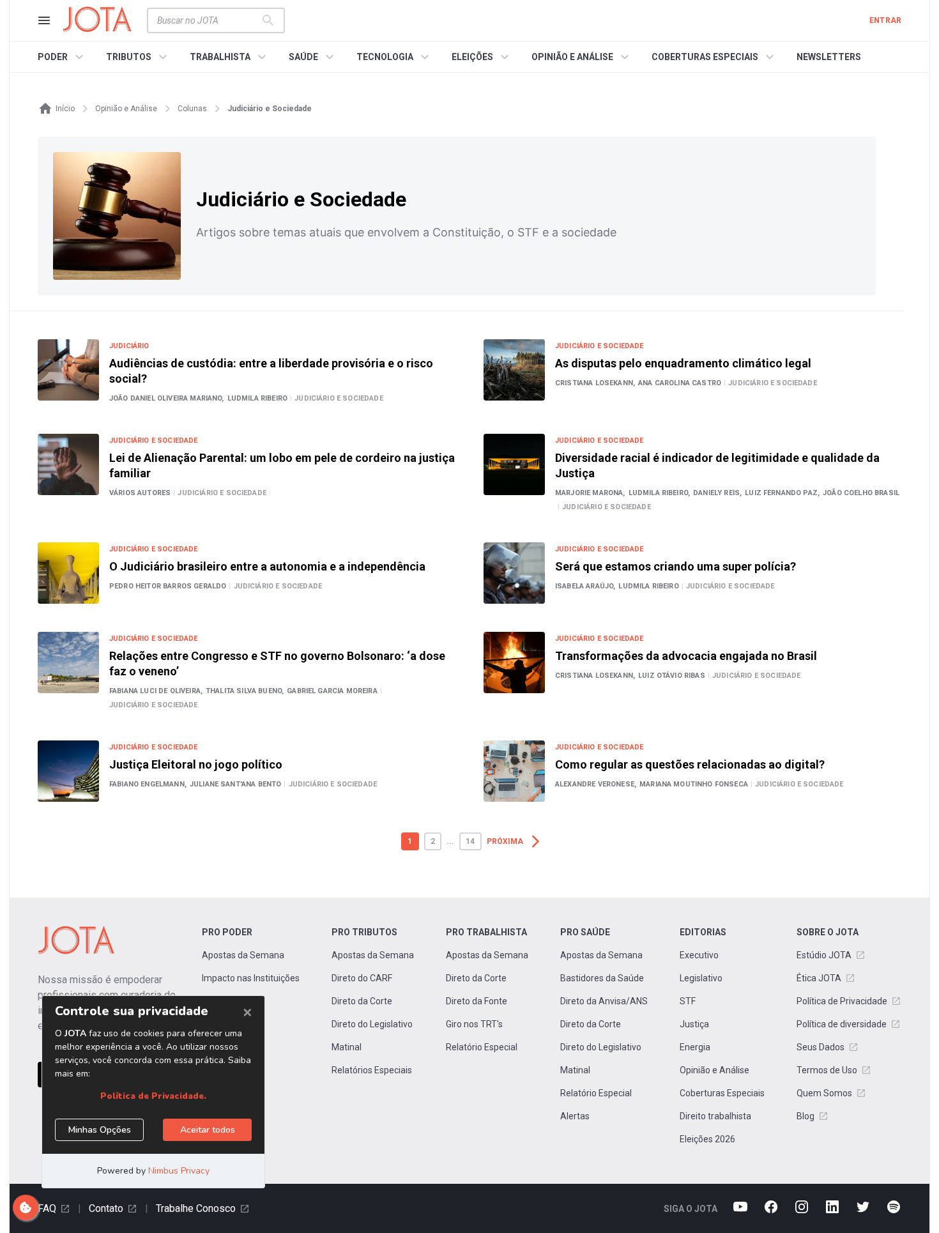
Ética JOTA (819, 978)
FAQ (47, 1208)
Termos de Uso (827, 1070)
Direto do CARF (362, 978)
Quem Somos (824, 1093)
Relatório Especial (481, 1047)
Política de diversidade (842, 1024)
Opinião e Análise (714, 1070)
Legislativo (701, 978)
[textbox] (208, 20)
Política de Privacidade (842, 1001)
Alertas (575, 1116)
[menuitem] (62, 57)
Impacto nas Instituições (251, 978)
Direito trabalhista (715, 1116)
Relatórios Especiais (372, 1070)
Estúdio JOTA (824, 955)
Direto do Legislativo (372, 1024)
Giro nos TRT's (474, 1024)
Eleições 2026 (707, 1139)
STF (688, 1001)
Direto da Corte (362, 1001)
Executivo (699, 955)
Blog (805, 1116)
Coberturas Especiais (722, 1093)
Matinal (347, 1047)
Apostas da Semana (243, 955)
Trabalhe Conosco (196, 1208)
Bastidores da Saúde (602, 978)
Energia (695, 1047)
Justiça (694, 1024)
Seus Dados (820, 1047)
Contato (106, 1208)
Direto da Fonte (476, 1001)
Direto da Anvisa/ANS (604, 1001)
